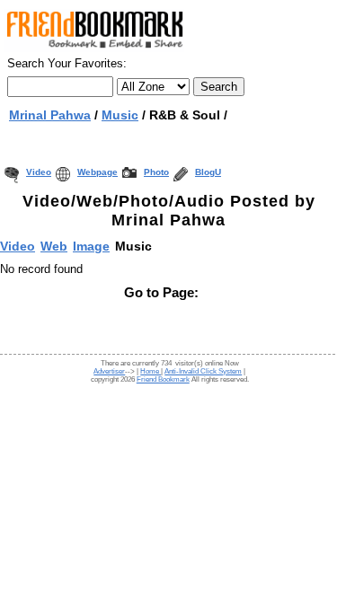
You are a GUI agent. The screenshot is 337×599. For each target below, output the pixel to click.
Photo (156, 172)
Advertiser (109, 371)
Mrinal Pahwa (50, 115)
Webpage (97, 172)
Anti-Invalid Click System (203, 371)
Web (53, 246)
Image (91, 246)
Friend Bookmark (163, 379)
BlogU (208, 172)
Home (150, 371)
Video (38, 172)
